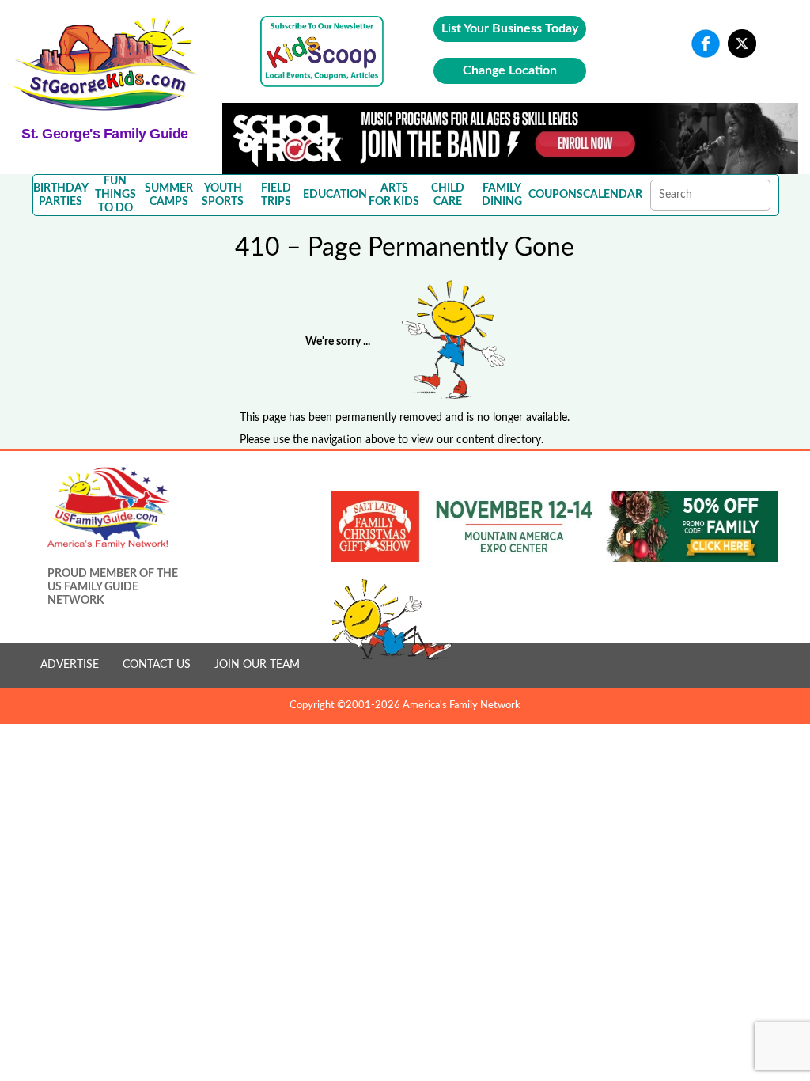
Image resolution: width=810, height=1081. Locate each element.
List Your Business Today (509, 28)
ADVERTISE (69, 664)
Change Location (510, 70)
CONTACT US (157, 664)
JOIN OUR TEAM (257, 664)
